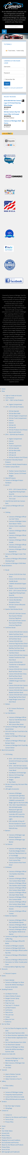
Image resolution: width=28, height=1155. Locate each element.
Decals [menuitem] (7, 570)
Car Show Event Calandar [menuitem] (12, 1044)
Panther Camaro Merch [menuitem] (12, 467)
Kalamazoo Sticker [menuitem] (14, 722)
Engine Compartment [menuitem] (15, 404)
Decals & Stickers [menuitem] (7, 565)
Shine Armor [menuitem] (9, 1012)
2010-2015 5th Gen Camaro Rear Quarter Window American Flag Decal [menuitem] (17, 616)
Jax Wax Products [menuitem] (10, 1008)
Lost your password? (16, 88)
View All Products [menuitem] (10, 478)
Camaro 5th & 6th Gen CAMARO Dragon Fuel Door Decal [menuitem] (17, 681)
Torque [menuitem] (7, 1017)
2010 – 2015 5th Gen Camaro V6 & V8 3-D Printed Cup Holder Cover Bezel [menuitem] (18, 761)
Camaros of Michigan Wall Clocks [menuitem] (15, 948)
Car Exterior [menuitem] (9, 844)
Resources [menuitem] (5, 1088)
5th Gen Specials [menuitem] (14, 411)
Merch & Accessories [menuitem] (8, 750)
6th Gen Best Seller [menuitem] (15, 450)
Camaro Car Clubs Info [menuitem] (8, 1054)
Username (7, 66)
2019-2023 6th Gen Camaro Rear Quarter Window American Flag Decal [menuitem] (17, 623)
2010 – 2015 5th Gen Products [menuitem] (14, 407)
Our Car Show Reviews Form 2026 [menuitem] (15, 1042)
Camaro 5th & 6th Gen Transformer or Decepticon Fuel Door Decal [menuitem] (17, 664)
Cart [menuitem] (3, 1128)
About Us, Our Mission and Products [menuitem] (16, 1117)
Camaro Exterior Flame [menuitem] (16, 597)
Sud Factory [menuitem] (8, 1010)
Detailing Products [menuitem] (7, 989)
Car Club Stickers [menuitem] (10, 713)
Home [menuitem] (3, 389)
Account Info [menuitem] (5, 1133)
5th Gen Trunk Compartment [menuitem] (18, 418)
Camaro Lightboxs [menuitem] (14, 777)
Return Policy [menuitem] (6, 1135)
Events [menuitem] (4, 976)
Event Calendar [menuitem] (9, 980)
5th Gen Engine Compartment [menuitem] (18, 416)
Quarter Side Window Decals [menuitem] (13, 609)
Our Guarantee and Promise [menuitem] (10, 1142)
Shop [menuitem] (3, 391)
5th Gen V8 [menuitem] (12, 427)
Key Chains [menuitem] (12, 782)
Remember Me (10, 79)
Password (7, 73)
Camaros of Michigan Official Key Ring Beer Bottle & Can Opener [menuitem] (17, 932)
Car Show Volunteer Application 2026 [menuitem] (16, 1035)
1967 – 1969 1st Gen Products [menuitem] (14, 400)
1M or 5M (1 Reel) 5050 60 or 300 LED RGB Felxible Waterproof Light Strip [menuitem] (18, 807)
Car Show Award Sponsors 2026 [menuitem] (14, 1033)
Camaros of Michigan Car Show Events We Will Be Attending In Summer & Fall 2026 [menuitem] (14, 984)
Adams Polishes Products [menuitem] (12, 996)
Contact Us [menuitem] (5, 1110)
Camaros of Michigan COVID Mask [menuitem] (15, 563)
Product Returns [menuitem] (7, 1138)
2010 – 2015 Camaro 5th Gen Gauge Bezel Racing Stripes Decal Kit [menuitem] (18, 491)
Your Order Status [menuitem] (7, 1131)
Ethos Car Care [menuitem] (9, 1019)
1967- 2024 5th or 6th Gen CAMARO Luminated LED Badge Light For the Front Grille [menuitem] (18, 800)
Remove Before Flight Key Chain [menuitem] (15, 967)
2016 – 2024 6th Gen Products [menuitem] (14, 434)
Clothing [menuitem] (7, 512)
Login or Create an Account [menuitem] (13, 395)
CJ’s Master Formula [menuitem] (11, 994)
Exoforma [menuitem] (8, 1022)
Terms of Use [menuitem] (9, 1119)
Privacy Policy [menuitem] (9, 1122)
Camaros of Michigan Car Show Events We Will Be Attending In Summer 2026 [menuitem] (14, 1049)
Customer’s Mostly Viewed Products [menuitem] (16, 464)
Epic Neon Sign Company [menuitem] (12, 1106)
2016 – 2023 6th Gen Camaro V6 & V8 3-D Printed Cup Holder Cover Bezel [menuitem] (18, 768)
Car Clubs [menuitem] (8, 1067)
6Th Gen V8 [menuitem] (12, 453)
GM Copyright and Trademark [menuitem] (11, 1152)
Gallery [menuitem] (4, 1081)
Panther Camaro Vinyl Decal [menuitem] (17, 471)
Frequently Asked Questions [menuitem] (13, 1094)
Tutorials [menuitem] (4, 1070)
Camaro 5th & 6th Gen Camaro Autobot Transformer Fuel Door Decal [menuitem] (18, 657)
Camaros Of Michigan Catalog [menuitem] (14, 1092)
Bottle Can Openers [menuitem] (11, 916)
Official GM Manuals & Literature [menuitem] (15, 1099)
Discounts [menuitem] (5, 969)
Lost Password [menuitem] (9, 398)
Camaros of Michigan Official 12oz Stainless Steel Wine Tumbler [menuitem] (17, 874)
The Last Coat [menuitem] (9, 1015)
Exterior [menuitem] (11, 423)
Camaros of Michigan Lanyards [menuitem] (14, 946)
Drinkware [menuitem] (8, 867)
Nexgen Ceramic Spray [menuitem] (12, 998)
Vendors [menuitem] (4, 1101)
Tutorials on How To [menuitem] (11, 1076)
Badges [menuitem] (11, 780)
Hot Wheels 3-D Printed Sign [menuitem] (17, 773)
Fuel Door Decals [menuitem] (10, 627)
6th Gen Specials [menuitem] (14, 448)
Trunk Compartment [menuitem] (15, 446)
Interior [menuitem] (11, 420)
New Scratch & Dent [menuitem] (15, 432)
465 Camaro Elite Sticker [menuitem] (16, 724)
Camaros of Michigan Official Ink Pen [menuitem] (16, 960)
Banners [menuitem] (7, 830)
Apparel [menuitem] (4, 508)
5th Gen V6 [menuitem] (12, 425)
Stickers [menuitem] (7, 704)
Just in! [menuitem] (7, 485)
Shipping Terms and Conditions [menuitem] (11, 1140)
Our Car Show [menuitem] (6, 1024)
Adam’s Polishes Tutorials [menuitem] (13, 1074)
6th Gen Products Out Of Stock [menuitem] (18, 457)
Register (6, 88)
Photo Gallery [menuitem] (9, 1085)
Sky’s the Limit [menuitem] (9, 1001)
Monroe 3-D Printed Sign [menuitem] (16, 775)
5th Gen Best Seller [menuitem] (15, 413)
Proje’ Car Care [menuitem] (9, 1003)
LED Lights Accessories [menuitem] (12, 789)
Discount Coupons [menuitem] (10, 973)
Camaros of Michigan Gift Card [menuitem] (14, 506)
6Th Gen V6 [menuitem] (12, 455)
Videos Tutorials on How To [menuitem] (13, 1079)
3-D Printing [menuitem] (8, 754)
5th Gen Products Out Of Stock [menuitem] (18, 430)
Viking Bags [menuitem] (8, 1108)
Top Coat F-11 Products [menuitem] (12, 1005)
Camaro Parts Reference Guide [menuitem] (14, 1097)
